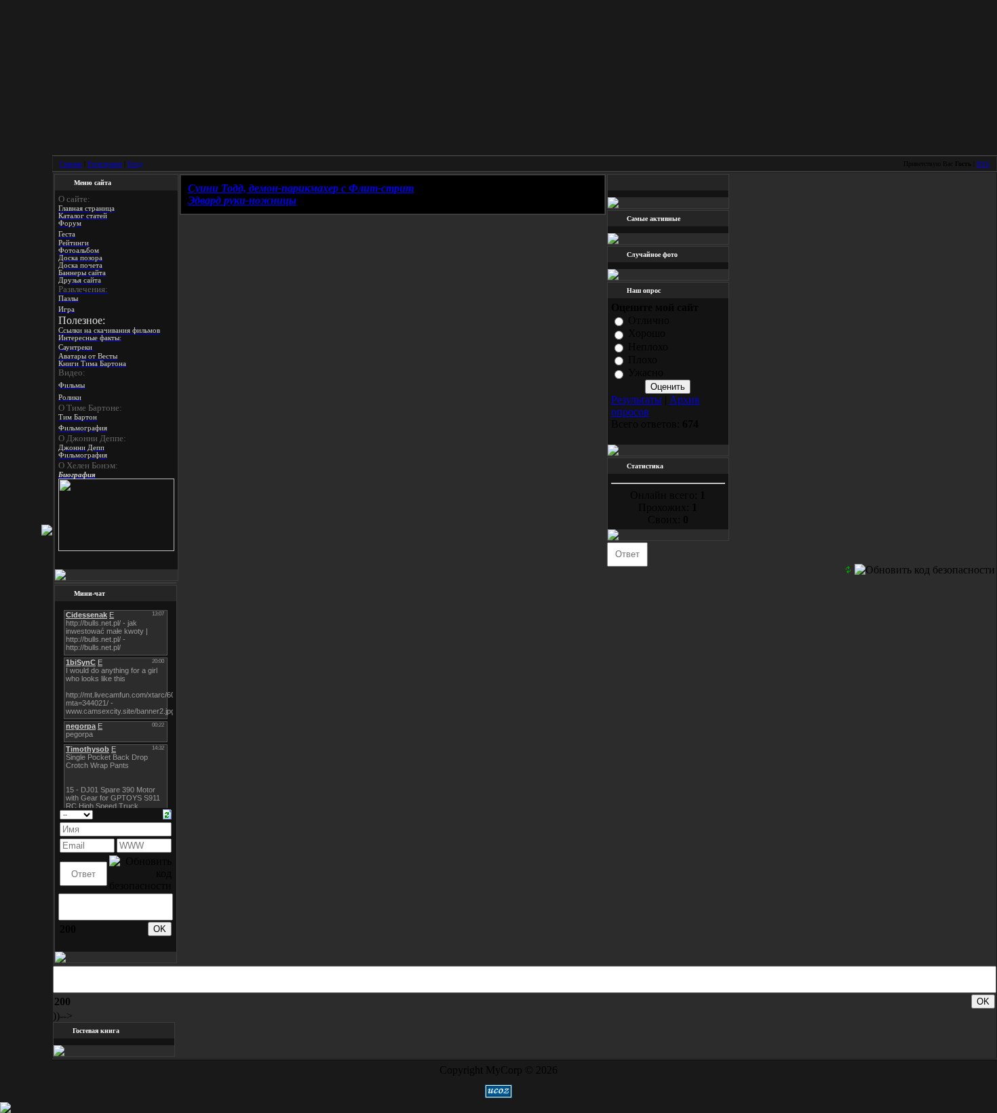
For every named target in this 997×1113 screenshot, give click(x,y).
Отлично (648, 320)
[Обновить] (167, 813)
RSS (983, 163)
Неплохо (648, 346)
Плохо (642, 359)
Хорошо (646, 334)
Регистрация (104, 163)
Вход (135, 163)
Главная (71, 163)
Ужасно (645, 373)
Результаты (636, 399)
